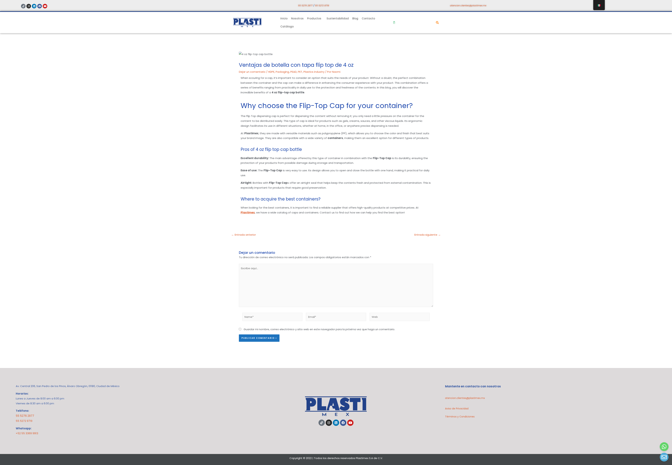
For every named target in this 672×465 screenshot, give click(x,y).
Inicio (284, 18)
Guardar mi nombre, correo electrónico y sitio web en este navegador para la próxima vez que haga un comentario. (319, 329)
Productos (314, 18)
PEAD (293, 72)
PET (300, 72)
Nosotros (297, 18)
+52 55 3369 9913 (27, 433)
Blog (355, 18)
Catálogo (287, 26)
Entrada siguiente (427, 234)
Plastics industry (313, 72)
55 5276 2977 (305, 5)
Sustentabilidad (338, 18)
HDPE (271, 72)
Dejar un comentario (252, 72)
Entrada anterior (243, 234)
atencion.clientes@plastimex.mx (468, 5)
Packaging (282, 72)
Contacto (368, 18)
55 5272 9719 (322, 5)
